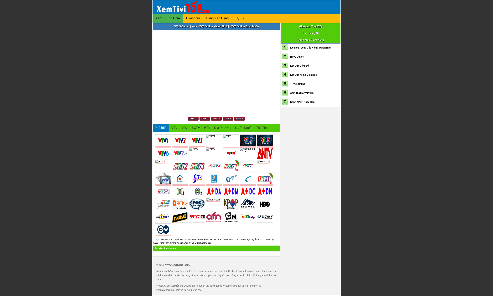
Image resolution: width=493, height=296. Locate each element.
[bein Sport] (214, 204)
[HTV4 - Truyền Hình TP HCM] (214, 166)
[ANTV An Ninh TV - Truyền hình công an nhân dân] (265, 153)
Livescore (193, 18)
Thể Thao (262, 127)
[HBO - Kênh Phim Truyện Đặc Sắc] (265, 204)
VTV (174, 127)
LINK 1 (193, 118)
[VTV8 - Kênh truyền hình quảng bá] (197, 153)
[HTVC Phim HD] (163, 178)
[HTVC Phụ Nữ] (197, 178)
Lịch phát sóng (298, 47)
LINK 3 (216, 118)
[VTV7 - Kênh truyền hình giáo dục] (180, 153)
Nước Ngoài (243, 127)
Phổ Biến (161, 127)
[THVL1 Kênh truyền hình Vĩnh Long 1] (265, 178)
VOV (184, 127)
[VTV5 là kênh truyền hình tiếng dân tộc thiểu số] (231, 140)
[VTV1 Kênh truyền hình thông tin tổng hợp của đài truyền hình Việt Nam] (163, 140)
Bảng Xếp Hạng (217, 18)
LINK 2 (204, 118)
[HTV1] (163, 166)
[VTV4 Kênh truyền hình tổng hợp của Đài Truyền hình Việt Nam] (214, 140)
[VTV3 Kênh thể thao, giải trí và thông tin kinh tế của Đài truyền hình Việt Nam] (197, 140)
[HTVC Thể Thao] (163, 204)
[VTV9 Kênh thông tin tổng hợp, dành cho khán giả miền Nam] (214, 153)
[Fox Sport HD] (197, 204)
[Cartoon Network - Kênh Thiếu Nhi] (231, 217)
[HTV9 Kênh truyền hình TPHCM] (248, 166)
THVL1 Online (297, 84)
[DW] (163, 229)
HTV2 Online (297, 56)
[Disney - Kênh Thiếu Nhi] (248, 217)
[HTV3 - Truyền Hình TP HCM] (197, 166)
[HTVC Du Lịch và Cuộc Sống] (214, 178)
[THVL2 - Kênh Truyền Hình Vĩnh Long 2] (163, 191)
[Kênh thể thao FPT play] (180, 204)
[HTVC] (248, 178)
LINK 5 (239, 118)
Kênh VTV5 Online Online (216, 239)
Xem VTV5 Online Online (191, 239)
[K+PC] (248, 191)
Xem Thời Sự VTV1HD (302, 93)
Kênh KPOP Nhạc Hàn (302, 102)
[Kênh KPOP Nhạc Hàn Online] (231, 204)
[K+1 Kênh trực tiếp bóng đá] (214, 191)
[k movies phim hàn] (248, 204)
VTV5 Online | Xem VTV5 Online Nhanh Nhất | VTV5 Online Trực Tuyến (216, 26)
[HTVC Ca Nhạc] (231, 178)
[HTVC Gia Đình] (180, 178)
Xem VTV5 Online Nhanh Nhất (174, 243)
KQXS (239, 18)
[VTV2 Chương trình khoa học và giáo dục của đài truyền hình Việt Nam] (180, 140)
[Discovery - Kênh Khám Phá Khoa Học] (265, 217)
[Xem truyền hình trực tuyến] (183, 10)
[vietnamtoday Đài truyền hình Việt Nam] (248, 153)
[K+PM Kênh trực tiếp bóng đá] (231, 191)
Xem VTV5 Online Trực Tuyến (243, 239)
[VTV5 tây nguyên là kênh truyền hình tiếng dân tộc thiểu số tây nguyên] (248, 140)
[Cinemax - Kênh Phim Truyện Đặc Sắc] (180, 217)
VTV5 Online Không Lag (200, 243)
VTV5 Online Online (169, 239)
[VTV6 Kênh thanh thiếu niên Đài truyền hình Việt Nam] (163, 153)
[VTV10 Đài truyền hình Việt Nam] (231, 153)
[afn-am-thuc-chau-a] (214, 217)
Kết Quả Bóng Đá (299, 66)
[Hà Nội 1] (180, 191)
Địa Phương (222, 127)
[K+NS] (265, 191)
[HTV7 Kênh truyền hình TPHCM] (231, 166)
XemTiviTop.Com (168, 18)
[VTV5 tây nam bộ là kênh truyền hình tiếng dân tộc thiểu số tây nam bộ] (265, 140)
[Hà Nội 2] (197, 191)
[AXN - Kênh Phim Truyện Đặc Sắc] (197, 217)
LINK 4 (228, 118)
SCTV (196, 127)
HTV (207, 127)
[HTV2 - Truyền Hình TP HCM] (180, 166)
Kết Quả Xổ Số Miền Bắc (303, 75)
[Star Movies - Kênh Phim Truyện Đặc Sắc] (163, 217)
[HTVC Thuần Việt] (265, 166)
